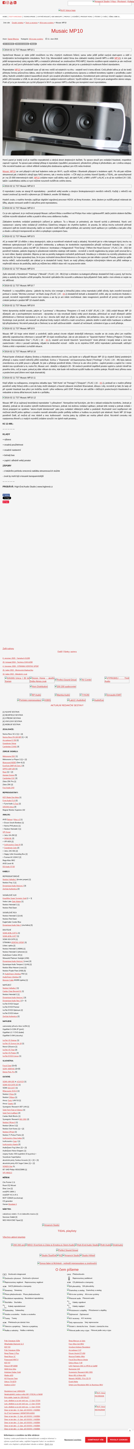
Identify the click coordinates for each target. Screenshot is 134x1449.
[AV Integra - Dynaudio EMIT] (113, 695)
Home (5, 16)
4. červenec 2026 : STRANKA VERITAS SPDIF (21, 666)
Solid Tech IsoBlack (10, 1113)
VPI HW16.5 (7, 1173)
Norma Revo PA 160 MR (12, 737)
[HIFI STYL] (87, 1255)
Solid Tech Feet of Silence (13, 1110)
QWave (12, 1097)
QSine (11, 1094)
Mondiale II (12, 1204)
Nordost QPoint (8, 1132)
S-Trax (15, 804)
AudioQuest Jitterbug (13, 974)
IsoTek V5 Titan (9, 1050)
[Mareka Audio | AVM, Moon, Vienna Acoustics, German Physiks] (62, 695)
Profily (67, 16)
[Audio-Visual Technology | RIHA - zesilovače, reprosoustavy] (18, 1245)
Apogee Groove (8, 775)
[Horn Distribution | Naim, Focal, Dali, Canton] (39, 686)
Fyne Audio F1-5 (9, 801)
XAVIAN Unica (8, 807)
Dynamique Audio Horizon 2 (13, 886)
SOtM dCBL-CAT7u (10, 933)
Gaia (15, 1141)
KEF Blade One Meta (11, 797)
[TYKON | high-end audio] (84, 695)
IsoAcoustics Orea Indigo (12, 1138)
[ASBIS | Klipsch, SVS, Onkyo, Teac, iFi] (46, 700)
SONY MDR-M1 (9, 1069)
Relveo (9, 820)
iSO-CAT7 (11, 1088)
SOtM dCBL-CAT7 (9, 936)
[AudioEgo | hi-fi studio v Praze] (98, 700)
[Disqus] (67, 539)
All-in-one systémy (36, 39)
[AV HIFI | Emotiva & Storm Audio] (50, 1245)
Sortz (10, 1100)
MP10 (117, 58)
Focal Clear (7, 1066)
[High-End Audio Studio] (86, 1245)
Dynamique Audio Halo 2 (12, 925)
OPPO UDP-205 (9, 769)
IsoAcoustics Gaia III (12, 845)
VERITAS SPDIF (17, 942)
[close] (130, 1430)
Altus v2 (17, 820)
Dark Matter (16, 901)
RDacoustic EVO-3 (10, 1091)
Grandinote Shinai (9, 743)
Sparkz (10, 1104)
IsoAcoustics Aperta (10, 1144)
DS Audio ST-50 (9, 867)
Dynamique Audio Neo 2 (12, 1001)
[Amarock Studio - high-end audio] (50, 1225)
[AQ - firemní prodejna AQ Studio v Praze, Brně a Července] (59, 1255)
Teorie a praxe (29, 16)
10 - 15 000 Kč (8, 44)
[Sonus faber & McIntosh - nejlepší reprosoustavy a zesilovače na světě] (67, 1263)
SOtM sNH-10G (9, 1082)
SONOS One (7, 1166)
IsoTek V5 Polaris (9, 1053)
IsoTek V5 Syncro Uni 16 (12, 1044)
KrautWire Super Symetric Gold (14, 898)
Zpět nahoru (8, 648)
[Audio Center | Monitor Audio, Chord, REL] (65, 686)
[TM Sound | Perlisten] (29, 700)
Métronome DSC (9, 756)
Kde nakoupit (57, 16)
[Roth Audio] (104, 1245)
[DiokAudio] (117, 1245)
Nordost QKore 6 (9, 1122)
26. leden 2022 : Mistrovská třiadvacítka (18, 670)
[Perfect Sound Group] (65, 680)
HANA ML (8, 838)
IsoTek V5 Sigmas (10, 1040)
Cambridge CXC (9, 778)
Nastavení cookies (72, 1440)
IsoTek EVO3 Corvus (11, 1056)
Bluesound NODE (9, 763)
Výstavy (97, 16)
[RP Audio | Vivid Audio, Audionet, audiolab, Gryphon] (35, 695)
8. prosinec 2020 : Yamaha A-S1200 (16, 658)
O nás (104, 16)
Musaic (33, 44)
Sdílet (6, 495)
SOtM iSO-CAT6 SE (10, 1085)
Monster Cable (8, 980)
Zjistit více (49, 1444)
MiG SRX (23, 1119)
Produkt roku (86, 16)
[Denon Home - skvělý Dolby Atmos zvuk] (42, 681)
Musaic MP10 (9, 171)
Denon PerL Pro (9, 1072)
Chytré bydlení (43, 16)
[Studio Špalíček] (48, 1255)
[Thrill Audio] (117, 681)
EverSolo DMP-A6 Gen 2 (12, 766)
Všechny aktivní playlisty (14, 1237)
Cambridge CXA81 (10, 747)
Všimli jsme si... (115, 16)
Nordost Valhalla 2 (9, 879)
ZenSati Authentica (10, 889)
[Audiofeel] (76, 700)
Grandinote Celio (10, 848)
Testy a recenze (15, 16)
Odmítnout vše (96, 1440)
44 (64, 294)
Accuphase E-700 (9, 740)
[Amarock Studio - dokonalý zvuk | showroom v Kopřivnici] (71, 1255)
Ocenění (75, 16)
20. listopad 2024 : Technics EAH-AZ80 (18, 662)
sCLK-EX (20, 1082)
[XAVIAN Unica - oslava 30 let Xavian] (17, 681)
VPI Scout (6, 832)
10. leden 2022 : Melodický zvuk (15, 674)
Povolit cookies (118, 1440)
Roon (5, 772)
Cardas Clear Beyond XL (12, 991)
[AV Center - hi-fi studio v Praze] (85, 680)
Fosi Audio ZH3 (8, 788)
